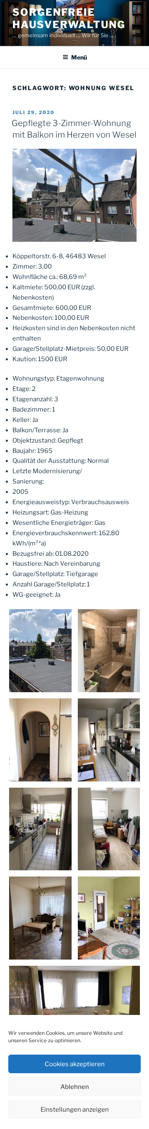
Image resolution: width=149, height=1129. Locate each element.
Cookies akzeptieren (75, 1064)
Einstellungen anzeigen (75, 1109)
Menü (79, 57)
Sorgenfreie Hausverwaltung (68, 18)
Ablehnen (74, 1087)
